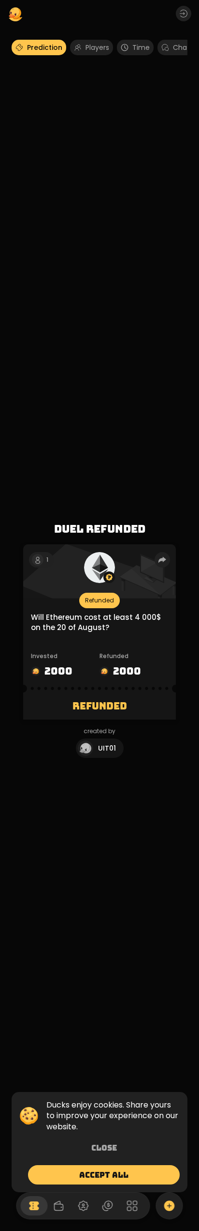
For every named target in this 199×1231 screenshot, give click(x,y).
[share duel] (162, 560)
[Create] (169, 1205)
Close (104, 1148)
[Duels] (34, 1206)
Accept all (103, 1175)
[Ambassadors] (83, 1206)
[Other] (132, 1206)
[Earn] (108, 1206)
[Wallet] (58, 1206)
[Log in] (183, 13)
